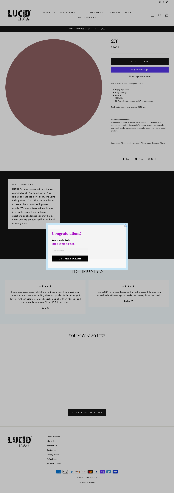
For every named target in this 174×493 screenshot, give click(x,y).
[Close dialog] (125, 225)
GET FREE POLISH (70, 258)
